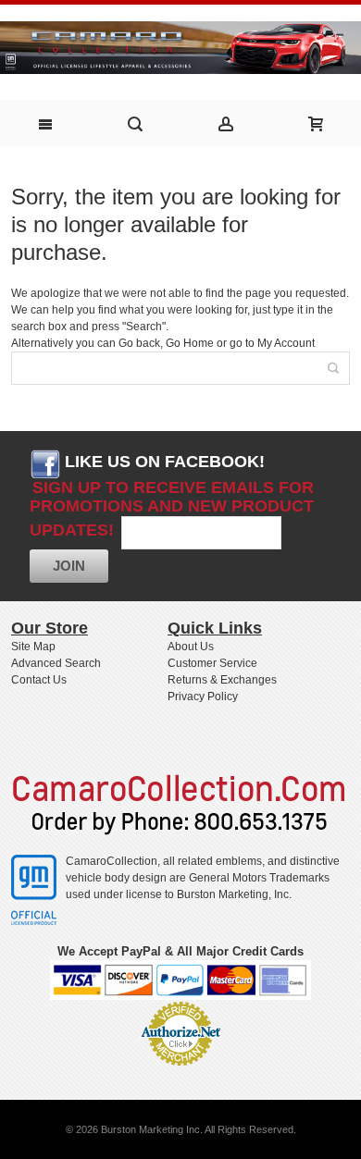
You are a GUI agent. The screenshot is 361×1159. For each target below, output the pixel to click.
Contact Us (39, 679)
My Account (286, 343)
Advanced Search (56, 663)
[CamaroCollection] (180, 40)
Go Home (190, 343)
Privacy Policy (203, 696)
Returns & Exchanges (222, 679)
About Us (191, 646)
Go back (139, 343)
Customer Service (212, 663)
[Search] (333, 368)
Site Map (33, 646)
